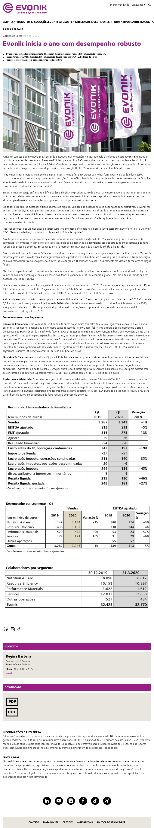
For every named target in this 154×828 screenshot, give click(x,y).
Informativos (120, 21)
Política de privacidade (111, 822)
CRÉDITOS (68, 822)
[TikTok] (95, 801)
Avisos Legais (85, 822)
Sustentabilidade (77, 21)
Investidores (100, 21)
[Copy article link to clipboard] (19, 629)
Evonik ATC (56, 21)
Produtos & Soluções (32, 21)
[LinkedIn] (47, 801)
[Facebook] (83, 801)
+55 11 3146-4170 (23, 669)
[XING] (107, 801)
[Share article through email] (12, 629)
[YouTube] (59, 801)
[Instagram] (71, 801)
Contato (34, 822)
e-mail (9, 673)
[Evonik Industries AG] (25, 8)
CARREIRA (137, 21)
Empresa (9, 21)
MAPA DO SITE (51, 822)
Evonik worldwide (119, 4)
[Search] (149, 4)
